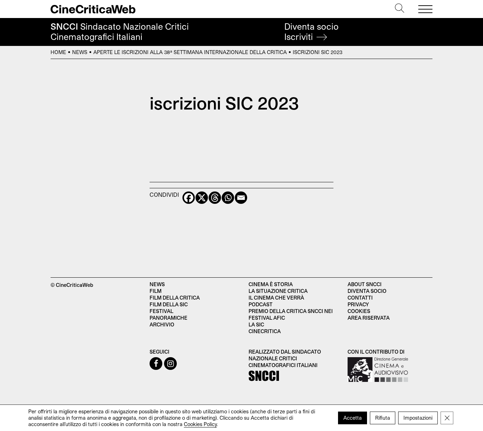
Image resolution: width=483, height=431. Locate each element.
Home (58, 52)
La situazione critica (278, 291)
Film (156, 291)
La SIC (256, 324)
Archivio (162, 324)
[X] (202, 197)
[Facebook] (188, 197)
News (79, 52)
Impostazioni (417, 418)
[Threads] (215, 197)
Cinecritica (265, 331)
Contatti (360, 298)
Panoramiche (168, 318)
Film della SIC (169, 304)
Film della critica (175, 298)
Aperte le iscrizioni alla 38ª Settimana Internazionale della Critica (190, 52)
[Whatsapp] (228, 197)
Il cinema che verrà (276, 298)
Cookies (359, 311)
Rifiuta (382, 418)
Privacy (358, 304)
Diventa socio (311, 32)
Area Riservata (369, 318)
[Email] (241, 197)
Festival (161, 311)
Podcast (261, 304)
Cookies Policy (200, 424)
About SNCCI (365, 284)
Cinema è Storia (271, 284)
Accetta (352, 418)
